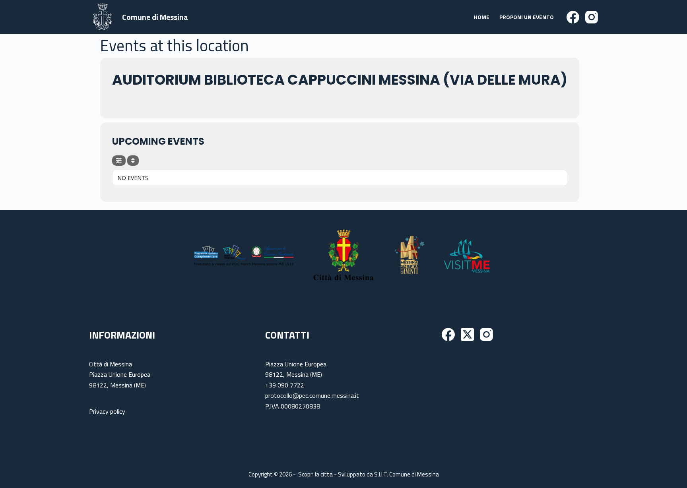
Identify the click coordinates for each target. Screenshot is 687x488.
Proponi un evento (526, 17)
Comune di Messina (155, 17)
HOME (481, 17)
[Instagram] (591, 17)
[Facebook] (573, 17)
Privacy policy (107, 411)
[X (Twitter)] (467, 334)
